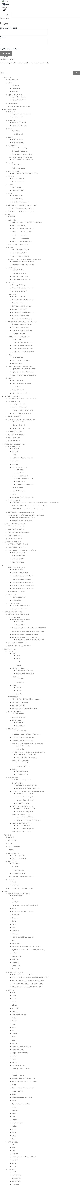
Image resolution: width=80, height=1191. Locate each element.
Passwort (3, 37)
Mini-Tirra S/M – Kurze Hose (25, 674)
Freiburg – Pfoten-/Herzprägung (22, 410)
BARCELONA (12, 220)
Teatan (14, 1132)
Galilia (14, 1027)
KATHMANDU (12, 146)
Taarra (14, 1129)
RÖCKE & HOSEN (9, 649)
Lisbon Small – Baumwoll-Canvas (23, 348)
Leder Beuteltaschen (18, 491)
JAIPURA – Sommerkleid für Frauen (23, 737)
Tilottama (15, 1160)
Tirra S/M (19, 690)
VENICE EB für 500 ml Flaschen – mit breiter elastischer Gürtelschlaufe (35, 502)
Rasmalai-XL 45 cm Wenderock (26, 757)
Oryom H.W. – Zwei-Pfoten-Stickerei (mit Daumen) (28, 950)
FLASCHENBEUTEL (14, 500)
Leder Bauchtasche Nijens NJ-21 (22, 588)
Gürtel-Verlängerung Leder (16, 526)
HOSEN (10, 651)
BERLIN (10, 247)
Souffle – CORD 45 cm (23, 825)
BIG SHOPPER (12, 840)
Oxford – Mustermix (18, 182)
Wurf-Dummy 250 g (18, 556)
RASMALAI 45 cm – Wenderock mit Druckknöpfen (28, 752)
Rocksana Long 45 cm (23, 763)
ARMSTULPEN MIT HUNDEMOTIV (19, 614)
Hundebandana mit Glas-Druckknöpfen (25, 634)
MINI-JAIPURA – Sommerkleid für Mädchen (26, 699)
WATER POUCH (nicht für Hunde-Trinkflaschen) (27, 509)
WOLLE (6, 891)
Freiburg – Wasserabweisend (21, 413)
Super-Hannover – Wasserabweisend (24, 375)
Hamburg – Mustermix (19, 291)
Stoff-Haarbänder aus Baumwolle (19, 106)
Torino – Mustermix (18, 390)
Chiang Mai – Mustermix (20, 125)
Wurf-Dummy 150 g (18, 552)
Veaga (14, 1166)
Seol (13, 1150)
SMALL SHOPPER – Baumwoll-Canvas (20, 876)
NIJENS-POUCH (13, 171)
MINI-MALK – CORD (18, 705)
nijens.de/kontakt (43, 63)
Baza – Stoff (20, 473)
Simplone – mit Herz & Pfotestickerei (24, 1157)
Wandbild (15, 91)
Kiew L (18, 655)
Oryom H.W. (16, 943)
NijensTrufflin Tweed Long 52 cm (26, 785)
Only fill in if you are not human (10, 49)
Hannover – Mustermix (19, 309)
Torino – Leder (16, 387)
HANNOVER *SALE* (14, 416)
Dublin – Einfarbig (17, 139)
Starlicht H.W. (16, 966)
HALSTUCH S (20, 625)
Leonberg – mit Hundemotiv (21, 1069)
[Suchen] (76, 73)
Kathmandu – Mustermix (20, 151)
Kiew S (18, 662)
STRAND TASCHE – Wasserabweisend (20, 888)
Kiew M (18, 659)
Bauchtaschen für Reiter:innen (18, 244)
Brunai (14, 1018)
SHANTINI (15, 677)
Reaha (14, 1107)
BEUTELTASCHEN (14, 446)
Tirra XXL (18, 694)
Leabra (14, 1059)
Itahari (14, 924)
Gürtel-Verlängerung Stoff (16, 529)
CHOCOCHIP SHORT (19, 717)
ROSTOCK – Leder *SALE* (16, 434)
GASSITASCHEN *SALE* (12, 396)
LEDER (6, 565)
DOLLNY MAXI (16, 720)
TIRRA (14, 685)
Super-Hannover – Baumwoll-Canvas (24, 369)
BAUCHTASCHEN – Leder (16, 567)
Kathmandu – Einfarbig (19, 148)
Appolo (14, 995)
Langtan (14, 1056)
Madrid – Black (16, 165)
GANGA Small (16, 867)
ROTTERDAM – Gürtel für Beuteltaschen (21, 512)
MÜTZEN (11, 990)
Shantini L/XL (20, 679)
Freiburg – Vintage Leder (20, 573)
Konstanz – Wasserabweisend (22, 330)
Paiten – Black (16, 187)
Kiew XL (18, 665)
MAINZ (10, 355)
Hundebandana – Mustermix (21, 619)
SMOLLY (11, 880)
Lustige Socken (13, 103)
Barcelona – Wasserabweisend (22, 241)
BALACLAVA (16, 1008)
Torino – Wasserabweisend (20, 393)
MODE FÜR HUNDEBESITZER (13, 612)
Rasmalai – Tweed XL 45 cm (25, 800)
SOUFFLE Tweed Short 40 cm (22, 832)
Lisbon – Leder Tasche (19, 609)
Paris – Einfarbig (17, 195)
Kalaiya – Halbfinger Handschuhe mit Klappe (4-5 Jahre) (30, 977)
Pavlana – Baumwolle (22, 746)
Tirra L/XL (19, 687)
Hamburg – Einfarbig (18, 285)
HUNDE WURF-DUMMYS (12, 542)
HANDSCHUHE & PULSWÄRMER (18, 893)
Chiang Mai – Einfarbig (19, 122)
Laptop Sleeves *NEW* (15, 95)
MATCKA (11, 850)
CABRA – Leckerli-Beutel (20, 476)
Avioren (14, 1005)
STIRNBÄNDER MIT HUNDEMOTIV (19, 646)
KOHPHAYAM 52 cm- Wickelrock (23, 740)
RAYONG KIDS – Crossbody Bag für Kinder (22, 205)
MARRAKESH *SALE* (15, 431)
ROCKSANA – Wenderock (20, 761)
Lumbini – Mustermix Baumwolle (22, 159)
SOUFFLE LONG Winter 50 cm (22, 823)
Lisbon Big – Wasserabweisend (22, 345)
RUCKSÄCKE (12, 862)
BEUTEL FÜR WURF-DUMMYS (18, 544)
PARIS (10, 193)
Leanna (14, 1062)
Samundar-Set (16, 956)
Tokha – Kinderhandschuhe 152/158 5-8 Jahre (27, 987)
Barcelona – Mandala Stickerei (21, 232)
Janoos (14, 1043)
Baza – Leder (20, 470)
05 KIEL (14, 455)
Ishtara (14, 1040)
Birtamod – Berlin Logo (19, 1014)
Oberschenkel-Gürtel (15, 539)
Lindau (14, 1172)
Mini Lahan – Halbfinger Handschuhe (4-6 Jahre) (28, 980)
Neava (14, 1085)
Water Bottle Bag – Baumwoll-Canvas (24, 517)
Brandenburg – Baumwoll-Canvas (23, 261)
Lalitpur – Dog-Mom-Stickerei (21, 1046)
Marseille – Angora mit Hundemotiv (23, 1078)
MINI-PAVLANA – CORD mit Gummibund (25, 709)
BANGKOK (11, 112)
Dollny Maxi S (20, 726)
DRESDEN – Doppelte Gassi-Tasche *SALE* (22, 398)
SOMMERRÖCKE (13, 729)
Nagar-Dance (16, 1178)
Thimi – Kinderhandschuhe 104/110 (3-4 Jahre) (27, 984)
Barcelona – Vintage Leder (20, 238)
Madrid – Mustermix (18, 168)
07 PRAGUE (16, 461)
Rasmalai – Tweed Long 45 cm (26, 797)
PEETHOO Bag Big (18, 870)
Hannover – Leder (17, 303)
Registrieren (4, 57)
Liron (13, 1144)
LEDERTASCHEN (13, 603)
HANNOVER (12, 294)
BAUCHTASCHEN (10, 109)
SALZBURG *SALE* (14, 441)
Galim (13, 1030)
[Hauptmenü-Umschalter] (6, 14)
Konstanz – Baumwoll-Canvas (22, 324)
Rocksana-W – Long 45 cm (25, 812)
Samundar (15, 1110)
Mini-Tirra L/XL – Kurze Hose (25, 670)
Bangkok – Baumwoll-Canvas (21, 114)
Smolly (14, 882)
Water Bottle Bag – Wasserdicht (22, 521)
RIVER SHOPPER (13, 853)
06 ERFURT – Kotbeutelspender (22, 458)
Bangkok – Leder (17, 117)
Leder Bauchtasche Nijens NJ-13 (22, 579)
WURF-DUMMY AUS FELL (16, 547)
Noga (13, 940)
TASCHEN (7, 835)
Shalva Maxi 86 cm (22, 771)
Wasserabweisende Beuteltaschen (23, 497)
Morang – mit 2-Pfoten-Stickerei (22, 937)
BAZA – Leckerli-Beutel (19, 467)
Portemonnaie (16, 600)
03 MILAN (15, 452)
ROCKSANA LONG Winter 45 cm (22, 806)
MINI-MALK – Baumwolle (20, 702)
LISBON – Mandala (14, 847)
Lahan (14, 927)
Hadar (14, 908)
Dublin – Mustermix (18, 142)
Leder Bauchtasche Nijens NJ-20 (23, 585)
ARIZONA (15, 464)
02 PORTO (15, 448)
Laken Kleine (16, 88)
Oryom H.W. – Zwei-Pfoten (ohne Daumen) (26, 946)
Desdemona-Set (17, 896)
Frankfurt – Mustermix (19, 273)
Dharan (14, 899)
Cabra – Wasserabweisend (24, 484)
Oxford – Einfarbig (18, 178)
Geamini (14, 1034)
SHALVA (14, 769)
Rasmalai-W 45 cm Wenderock (26, 754)
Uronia (14, 1163)
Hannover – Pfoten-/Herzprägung (23, 312)
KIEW (13, 653)
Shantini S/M (20, 682)
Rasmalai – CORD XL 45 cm (25, 793)
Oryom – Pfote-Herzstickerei (21, 1104)
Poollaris (14, 953)
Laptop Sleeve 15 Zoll (19, 100)
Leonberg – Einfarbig (18, 1065)
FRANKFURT (12, 268)
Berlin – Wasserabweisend (20, 256)
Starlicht (14, 1126)
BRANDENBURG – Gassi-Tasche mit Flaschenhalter (25, 259)
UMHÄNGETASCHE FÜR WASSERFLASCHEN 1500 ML (26, 515)
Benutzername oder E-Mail (8, 28)
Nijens (5, 4)
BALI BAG (11, 837)
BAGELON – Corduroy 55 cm (21, 780)
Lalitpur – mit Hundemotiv (20, 1053)
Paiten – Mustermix (18, 190)
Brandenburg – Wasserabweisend (23, 265)
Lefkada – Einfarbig (18, 422)
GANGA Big (15, 864)
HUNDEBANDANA (14, 617)
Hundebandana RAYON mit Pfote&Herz (25, 637)
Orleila (14, 1094)
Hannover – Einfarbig (19, 296)
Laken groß (15, 85)
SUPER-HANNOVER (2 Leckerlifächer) (20, 366)
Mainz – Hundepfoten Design (21, 360)
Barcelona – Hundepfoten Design (22, 228)
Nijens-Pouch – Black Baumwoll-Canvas (25, 173)
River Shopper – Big (18, 855)
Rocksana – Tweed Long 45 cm (26, 808)
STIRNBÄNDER (13, 1142)
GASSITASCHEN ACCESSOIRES (14, 444)
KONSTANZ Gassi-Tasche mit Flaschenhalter (23, 322)
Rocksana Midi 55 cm (23, 766)
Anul (13, 992)
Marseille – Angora (18, 1075)
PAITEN (10, 185)
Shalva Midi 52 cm (22, 774)
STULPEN (11, 1170)
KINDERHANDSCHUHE (15, 972)
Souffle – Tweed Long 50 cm (25, 829)
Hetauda (14, 918)
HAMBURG (11, 283)
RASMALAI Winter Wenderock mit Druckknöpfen (28, 791)
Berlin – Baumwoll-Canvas (20, 250)
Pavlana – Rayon (21, 749)
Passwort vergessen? (7, 59)
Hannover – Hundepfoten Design (22, 300)
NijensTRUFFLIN (17, 783)
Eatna (14, 1024)
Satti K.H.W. (16, 962)
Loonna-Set (16, 931)
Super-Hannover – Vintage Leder (22, 372)
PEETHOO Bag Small (18, 873)
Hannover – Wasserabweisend (22, 319)
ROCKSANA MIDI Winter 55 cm (22, 815)
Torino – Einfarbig (17, 380)
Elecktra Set (16, 902)
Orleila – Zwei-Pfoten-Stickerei (22, 1097)
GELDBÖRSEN (12, 595)
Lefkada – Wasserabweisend (21, 428)
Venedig (14, 1139)
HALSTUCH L (20, 621)
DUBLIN (10, 137)
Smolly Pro (15, 885)
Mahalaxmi (15, 934)
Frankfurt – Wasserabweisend (21, 279)
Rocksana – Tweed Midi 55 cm (26, 817)
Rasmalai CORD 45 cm (23, 803)
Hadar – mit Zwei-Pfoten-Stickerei (23, 911)
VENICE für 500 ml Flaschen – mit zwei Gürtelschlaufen (30, 506)
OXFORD (11, 176)
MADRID (10, 163)
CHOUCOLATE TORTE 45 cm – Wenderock (26, 734)
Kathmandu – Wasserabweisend (22, 154)
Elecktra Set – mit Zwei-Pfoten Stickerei (25, 905)
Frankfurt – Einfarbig (18, 270)
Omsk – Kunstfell (17, 1091)
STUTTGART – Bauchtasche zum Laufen (21, 211)
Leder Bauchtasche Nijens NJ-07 (22, 576)
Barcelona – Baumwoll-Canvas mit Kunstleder (27, 222)
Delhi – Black (16, 131)
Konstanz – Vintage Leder (20, 327)
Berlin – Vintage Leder (19, 253)
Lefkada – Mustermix (18, 425)
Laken (10, 83)
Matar (14, 1147)
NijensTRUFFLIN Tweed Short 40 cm (28, 788)
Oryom (14, 1101)
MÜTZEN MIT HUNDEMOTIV (17, 643)
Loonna (14, 1072)
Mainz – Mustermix (18, 363)
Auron (14, 1002)
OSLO (14, 494)
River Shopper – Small (19, 858)
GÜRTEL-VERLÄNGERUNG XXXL (14, 524)
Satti (13, 1116)
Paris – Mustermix (17, 199)
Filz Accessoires (13, 80)
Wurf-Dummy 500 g (18, 559)
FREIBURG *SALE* (14, 402)
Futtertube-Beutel (17, 488)
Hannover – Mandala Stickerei (21, 306)
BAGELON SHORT (18, 714)
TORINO (10, 378)
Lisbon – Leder (16, 339)
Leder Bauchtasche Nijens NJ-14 (22, 582)
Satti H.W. (15, 959)
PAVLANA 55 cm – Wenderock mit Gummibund (27, 744)
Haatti (14, 1037)
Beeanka (14, 1011)
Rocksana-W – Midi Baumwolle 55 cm (28, 820)
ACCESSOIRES (9, 78)
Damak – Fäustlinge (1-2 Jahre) (22, 974)
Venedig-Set (16, 969)
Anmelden (5, 7)
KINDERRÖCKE (13, 697)
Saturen (14, 1120)
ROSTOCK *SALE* (14, 438)
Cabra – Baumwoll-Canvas (24, 478)
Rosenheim (15, 1184)
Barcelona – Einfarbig (19, 225)
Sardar (14, 1113)
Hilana (14, 921)
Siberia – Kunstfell (17, 1123)
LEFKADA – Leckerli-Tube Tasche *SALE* (21, 420)
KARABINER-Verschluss (16, 535)
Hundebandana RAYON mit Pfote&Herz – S (30, 639)
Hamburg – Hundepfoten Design (22, 288)
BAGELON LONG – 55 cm (20, 731)
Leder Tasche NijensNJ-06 (20, 605)
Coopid (14, 1021)
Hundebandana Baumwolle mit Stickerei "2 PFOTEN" (29, 628)
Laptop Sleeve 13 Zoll (19, 97)
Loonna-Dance (17, 1175)
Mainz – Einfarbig (17, 357)
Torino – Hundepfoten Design (21, 383)
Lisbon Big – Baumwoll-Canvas (22, 342)
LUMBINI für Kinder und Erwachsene (20, 157)
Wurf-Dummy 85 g (18, 562)
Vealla (14, 1136)
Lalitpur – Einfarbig (18, 1049)
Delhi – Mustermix (17, 134)
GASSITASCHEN (9, 215)
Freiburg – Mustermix (19, 404)
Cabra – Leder (20, 481)
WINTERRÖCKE (13, 778)
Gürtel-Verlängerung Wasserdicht (19, 532)
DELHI (10, 129)
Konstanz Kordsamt (18, 334)
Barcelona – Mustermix (19, 235)
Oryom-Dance (16, 1181)
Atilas (13, 998)
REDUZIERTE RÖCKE (15, 712)
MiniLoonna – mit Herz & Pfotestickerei (24, 1081)
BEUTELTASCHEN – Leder (16, 592)
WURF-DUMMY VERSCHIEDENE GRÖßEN (22, 550)
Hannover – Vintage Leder (20, 316)
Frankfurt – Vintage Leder (20, 276)
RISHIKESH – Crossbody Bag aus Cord (20, 208)
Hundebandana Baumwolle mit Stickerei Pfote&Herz (29, 631)
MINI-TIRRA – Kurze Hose (20, 668)
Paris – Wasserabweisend (20, 202)
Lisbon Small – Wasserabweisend (23, 352)
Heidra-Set (15, 915)
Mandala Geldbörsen (18, 597)
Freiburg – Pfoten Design (20, 407)
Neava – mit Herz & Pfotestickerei (23, 1088)
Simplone (15, 1154)
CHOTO (10, 843)
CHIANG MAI (12, 120)
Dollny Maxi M (20, 722)
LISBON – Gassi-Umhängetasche (19, 337)
